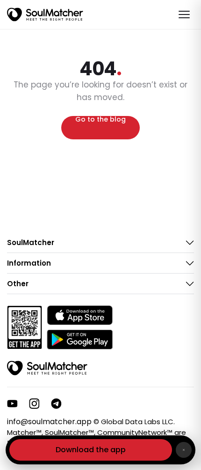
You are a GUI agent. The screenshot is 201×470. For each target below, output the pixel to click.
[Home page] (45, 14)
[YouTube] (12, 403)
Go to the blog (100, 120)
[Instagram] (34, 403)
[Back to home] (47, 368)
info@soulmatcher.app (49, 421)
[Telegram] (56, 403)
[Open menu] (184, 14)
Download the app (91, 449)
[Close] (184, 450)
